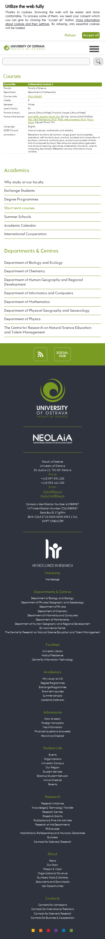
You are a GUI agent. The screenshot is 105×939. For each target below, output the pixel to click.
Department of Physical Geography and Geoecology (47, 311)
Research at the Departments (52, 824)
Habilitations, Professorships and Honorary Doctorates (52, 833)
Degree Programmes (21, 199)
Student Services (52, 771)
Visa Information (52, 727)
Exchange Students (19, 191)
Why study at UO (52, 678)
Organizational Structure (52, 873)
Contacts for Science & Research (52, 841)
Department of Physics (22, 319)
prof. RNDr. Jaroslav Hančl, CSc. (44, 117)
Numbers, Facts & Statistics (52, 877)
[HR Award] (52, 553)
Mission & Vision (52, 869)
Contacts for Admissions (52, 905)
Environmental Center (52, 628)
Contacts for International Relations (52, 909)
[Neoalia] (52, 438)
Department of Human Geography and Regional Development (43, 282)
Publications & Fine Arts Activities (53, 820)
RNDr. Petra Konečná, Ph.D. (72, 120)
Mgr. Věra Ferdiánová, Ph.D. (42, 120)
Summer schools (52, 695)
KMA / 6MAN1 (35, 96)
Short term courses (19, 208)
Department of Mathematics (27, 302)
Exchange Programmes (52, 687)
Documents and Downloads (52, 881)
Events (53, 754)
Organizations (52, 759)
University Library (52, 651)
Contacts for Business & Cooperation (52, 917)
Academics (16, 170)
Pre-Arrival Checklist (52, 736)
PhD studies (52, 829)
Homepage (52, 579)
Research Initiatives (52, 803)
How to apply (52, 718)
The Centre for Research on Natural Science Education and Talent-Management (47, 330)
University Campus (52, 763)
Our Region (53, 767)
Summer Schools (17, 217)
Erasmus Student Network (52, 776)
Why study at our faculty (24, 182)
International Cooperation (25, 234)
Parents (52, 784)
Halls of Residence (52, 655)
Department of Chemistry (24, 271)
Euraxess (52, 837)
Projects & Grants (52, 816)
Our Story (52, 865)
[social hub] (62, 354)
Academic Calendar (20, 225)
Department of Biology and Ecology (33, 263)
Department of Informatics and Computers (38, 293)
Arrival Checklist (52, 780)
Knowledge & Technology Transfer (52, 807)
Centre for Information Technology (52, 659)
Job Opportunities (52, 886)
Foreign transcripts (52, 723)
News (52, 860)
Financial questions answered (53, 731)
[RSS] (40, 354)
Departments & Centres (31, 251)
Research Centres (52, 812)
